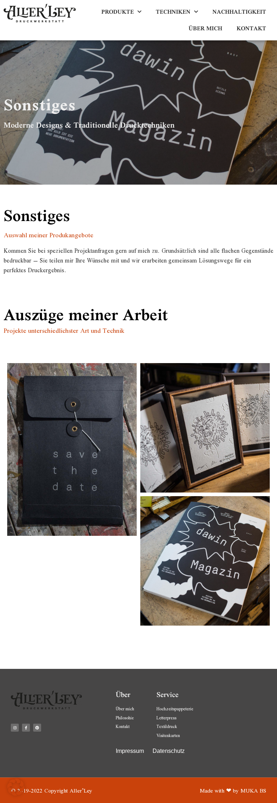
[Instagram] (15, 728)
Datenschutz (169, 751)
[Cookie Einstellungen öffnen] (16, 793)
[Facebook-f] (26, 728)
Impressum (130, 751)
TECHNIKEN (173, 11)
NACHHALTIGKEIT (239, 11)
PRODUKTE (117, 11)
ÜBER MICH (205, 28)
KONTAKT (251, 28)
